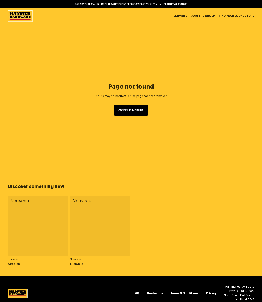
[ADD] (61, 249)
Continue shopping (131, 110)
